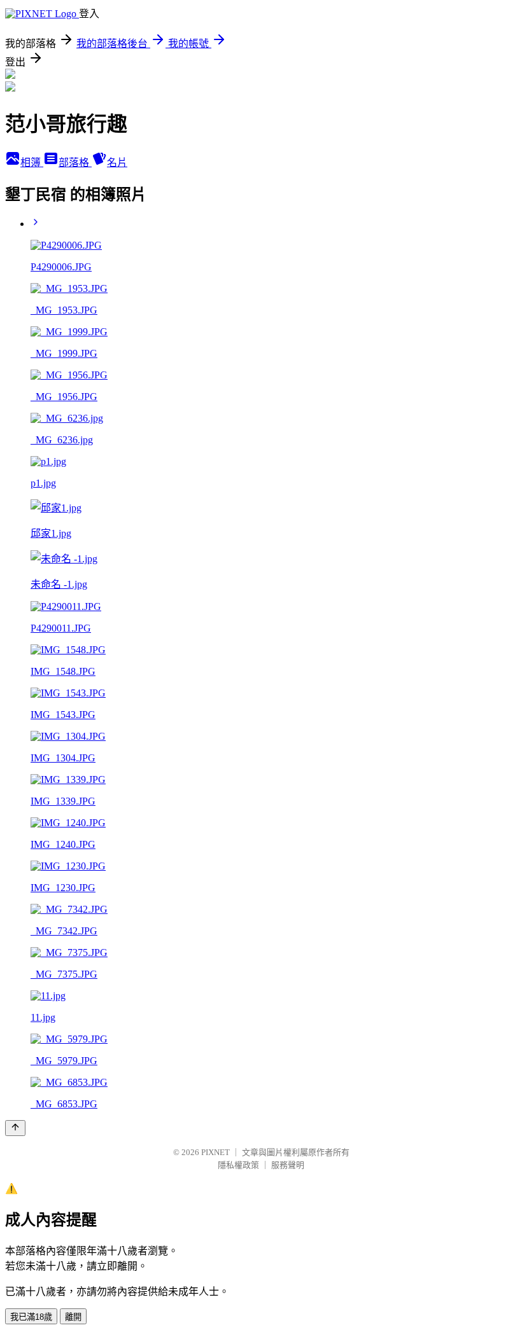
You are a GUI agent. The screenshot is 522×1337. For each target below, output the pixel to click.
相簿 (31, 162)
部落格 (75, 162)
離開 (73, 1317)
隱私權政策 (238, 1165)
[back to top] (15, 1128)
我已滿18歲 (31, 1317)
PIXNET (215, 1152)
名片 (117, 162)
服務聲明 (287, 1165)
